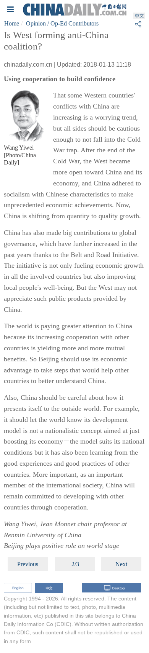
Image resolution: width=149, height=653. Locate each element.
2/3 (75, 564)
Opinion (36, 23)
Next (121, 564)
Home (11, 23)
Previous (27, 564)
